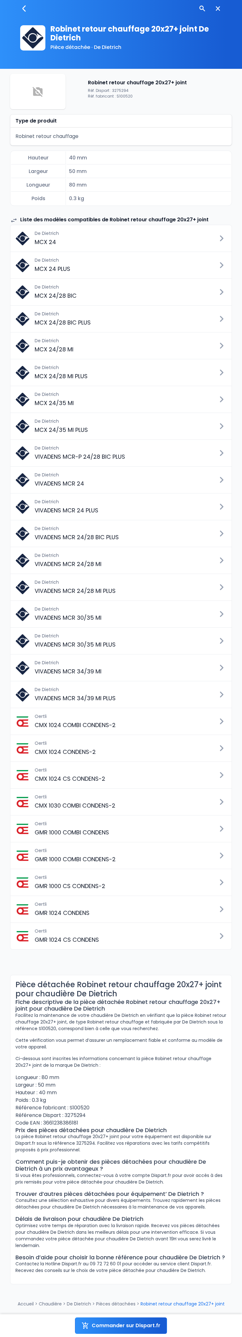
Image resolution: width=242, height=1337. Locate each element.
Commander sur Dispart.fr (126, 1325)
